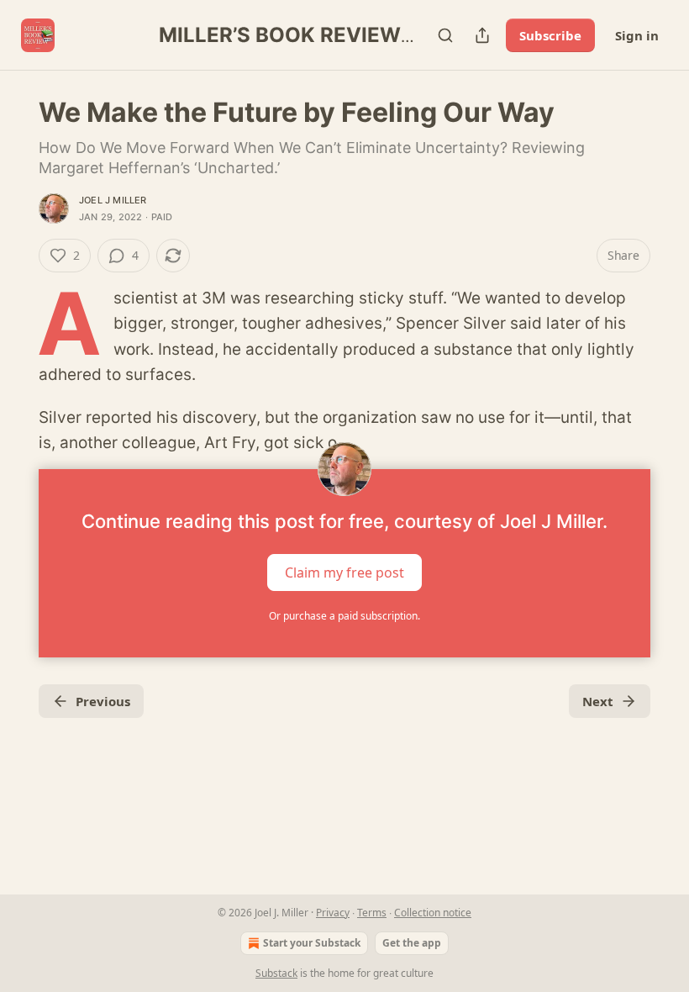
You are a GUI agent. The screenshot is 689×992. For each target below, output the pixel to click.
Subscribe (550, 35)
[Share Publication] (482, 35)
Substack (276, 973)
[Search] (445, 35)
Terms (372, 912)
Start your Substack (311, 943)
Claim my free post (344, 572)
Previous (103, 701)
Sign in (637, 35)
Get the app (411, 943)
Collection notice (432, 912)
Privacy (333, 912)
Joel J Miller (113, 200)
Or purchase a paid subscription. (344, 616)
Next (597, 701)
